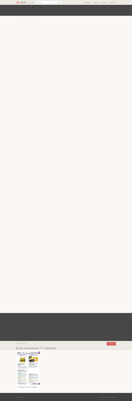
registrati (96, 2)
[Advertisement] (66, 10)
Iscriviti (104, 2)
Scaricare (111, 344)
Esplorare (87, 2)
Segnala (113, 397)
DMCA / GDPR (105, 397)
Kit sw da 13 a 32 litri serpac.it (27, 387)
